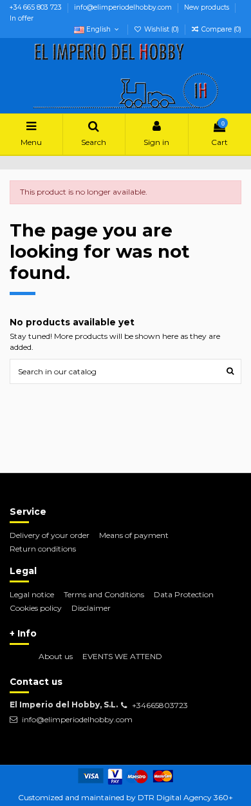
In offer (21, 18)
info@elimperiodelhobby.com (124, 7)
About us (56, 656)
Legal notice (32, 594)
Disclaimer (91, 608)
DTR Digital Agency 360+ (185, 797)
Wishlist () (161, 29)
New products (207, 7)
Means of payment (134, 535)
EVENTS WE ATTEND (122, 656)
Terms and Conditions (104, 594)
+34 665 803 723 (37, 7)
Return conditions (43, 548)
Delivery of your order (49, 535)
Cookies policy (36, 608)
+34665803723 (160, 705)
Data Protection (184, 594)
